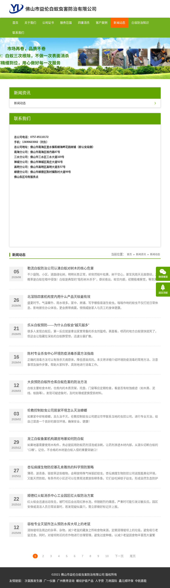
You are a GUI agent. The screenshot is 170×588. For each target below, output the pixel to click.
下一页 (119, 556)
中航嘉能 (141, 580)
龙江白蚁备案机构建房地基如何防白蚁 (55, 439)
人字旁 (99, 580)
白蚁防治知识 (140, 22)
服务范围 (66, 22)
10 (107, 556)
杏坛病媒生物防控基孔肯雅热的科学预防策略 (60, 467)
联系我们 (18, 32)
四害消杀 (84, 22)
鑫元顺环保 (126, 580)
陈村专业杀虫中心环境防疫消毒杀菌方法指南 (60, 353)
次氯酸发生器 (33, 580)
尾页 (133, 556)
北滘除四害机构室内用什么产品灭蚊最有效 (58, 296)
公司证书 (48, 22)
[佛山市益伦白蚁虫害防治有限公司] (52, 16)
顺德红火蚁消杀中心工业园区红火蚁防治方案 (60, 495)
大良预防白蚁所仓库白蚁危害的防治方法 (57, 382)
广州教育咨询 (65, 580)
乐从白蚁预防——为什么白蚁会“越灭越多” (58, 325)
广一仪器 (49, 580)
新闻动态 (119, 22)
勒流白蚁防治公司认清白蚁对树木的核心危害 (60, 268)
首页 (15, 22)
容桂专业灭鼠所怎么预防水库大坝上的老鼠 (58, 524)
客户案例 (101, 22)
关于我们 (30, 22)
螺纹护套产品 (85, 580)
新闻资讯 (141, 254)
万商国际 (111, 580)
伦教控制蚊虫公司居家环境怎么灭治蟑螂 (57, 410)
